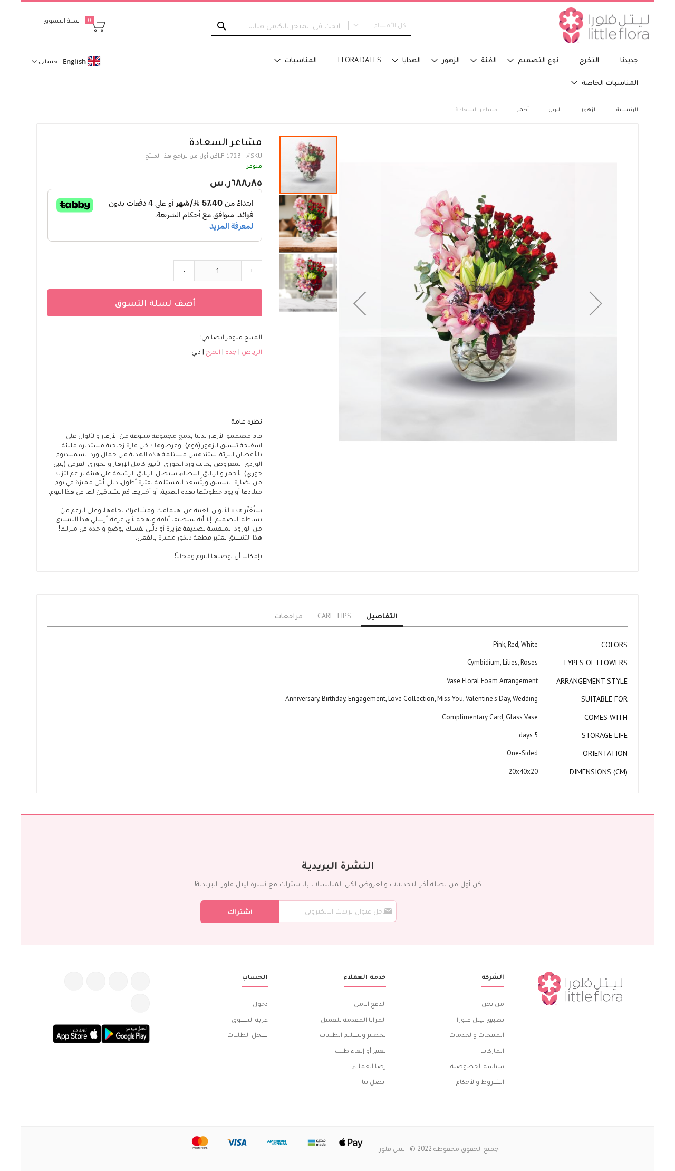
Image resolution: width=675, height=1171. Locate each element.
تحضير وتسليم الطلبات (353, 1034)
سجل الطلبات (247, 1034)
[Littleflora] (604, 25)
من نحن (492, 1003)
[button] (360, 303)
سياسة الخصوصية (477, 1065)
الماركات (492, 1050)
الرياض (251, 351)
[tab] (382, 616)
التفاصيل (382, 615)
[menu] (443, 71)
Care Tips (334, 615)
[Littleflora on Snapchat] (140, 1003)
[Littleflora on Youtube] (73, 981)
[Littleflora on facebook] (140, 981)
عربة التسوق (250, 1019)
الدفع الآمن (370, 1003)
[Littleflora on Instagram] (95, 981)
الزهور (589, 109)
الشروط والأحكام (480, 1081)
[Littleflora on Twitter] (118, 981)
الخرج (212, 351)
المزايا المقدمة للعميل (353, 1019)
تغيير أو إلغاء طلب (360, 1050)
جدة (230, 351)
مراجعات (289, 615)
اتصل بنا (374, 1081)
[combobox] (311, 25)
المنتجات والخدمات (476, 1034)
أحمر (523, 109)
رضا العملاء (369, 1065)
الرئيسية (627, 109)
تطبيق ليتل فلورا (480, 1019)
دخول (260, 1003)
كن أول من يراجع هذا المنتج (181, 155)
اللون (555, 109)
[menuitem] (629, 60)
